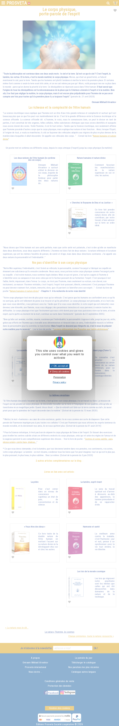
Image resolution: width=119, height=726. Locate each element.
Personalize (59, 377)
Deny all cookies (60, 371)
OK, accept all (60, 366)
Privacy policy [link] (59, 382)
